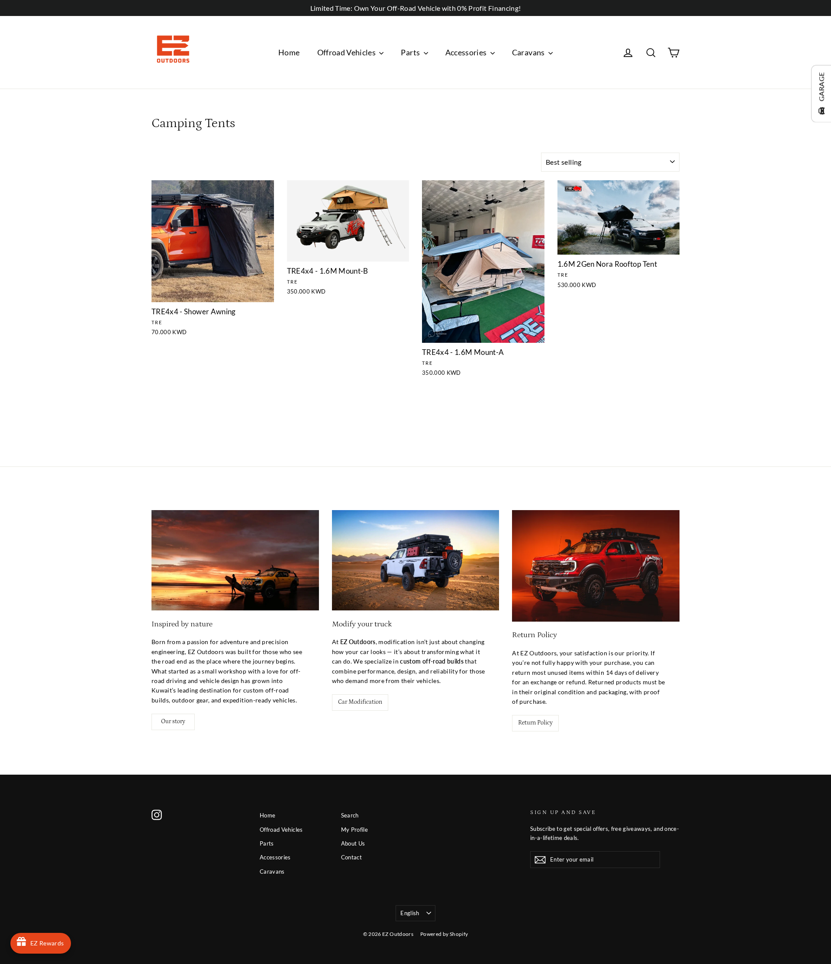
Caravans (529, 52)
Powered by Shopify (444, 934)
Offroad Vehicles (347, 52)
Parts (411, 52)
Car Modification (360, 702)
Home (289, 52)
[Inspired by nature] (235, 560)
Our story (173, 721)
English (409, 913)
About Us (353, 843)
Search (350, 815)
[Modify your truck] (415, 560)
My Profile (354, 829)
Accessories (466, 52)
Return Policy (535, 722)
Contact (351, 857)
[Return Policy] (596, 566)
